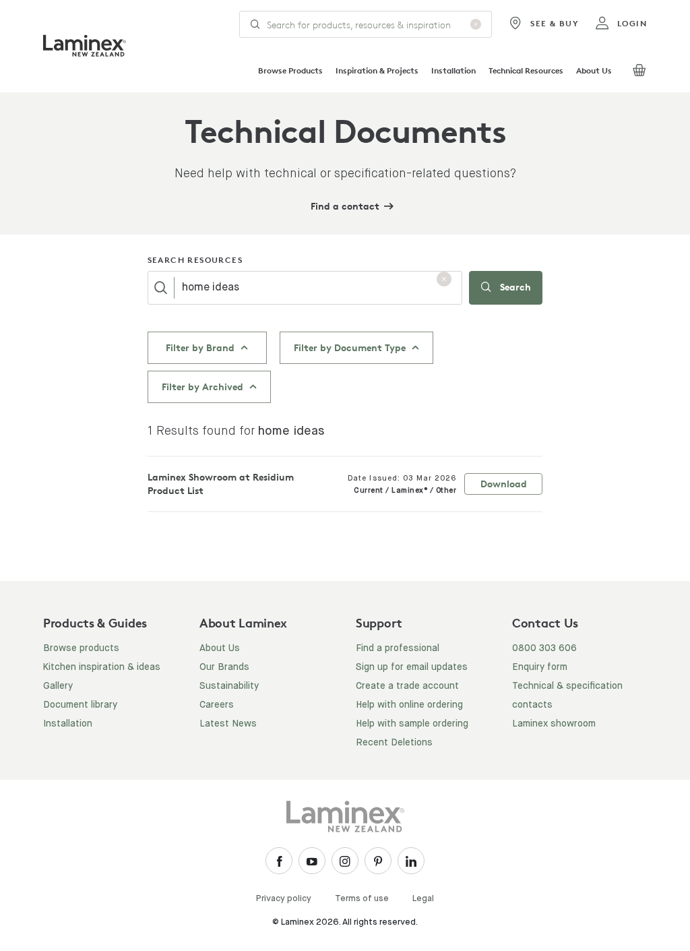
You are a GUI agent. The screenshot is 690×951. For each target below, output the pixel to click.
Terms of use (362, 898)
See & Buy (554, 23)
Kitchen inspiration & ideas (101, 667)
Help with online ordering (409, 705)
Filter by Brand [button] (201, 347)
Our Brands (224, 667)
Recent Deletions (394, 742)
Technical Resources (526, 70)
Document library (80, 705)
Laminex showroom (554, 724)
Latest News (228, 724)
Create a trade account (407, 686)
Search (514, 287)
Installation (453, 70)
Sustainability (229, 686)
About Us (594, 70)
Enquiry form (539, 667)
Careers (216, 705)
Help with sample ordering (412, 724)
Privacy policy (283, 898)
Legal (423, 898)
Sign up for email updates (412, 667)
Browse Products (290, 70)
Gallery (58, 686)
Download (503, 483)
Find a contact (345, 206)
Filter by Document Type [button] (351, 347)
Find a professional (397, 648)
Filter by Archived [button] (204, 386)
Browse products (81, 648)
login (632, 23)
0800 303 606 (544, 648)
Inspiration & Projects (377, 70)
